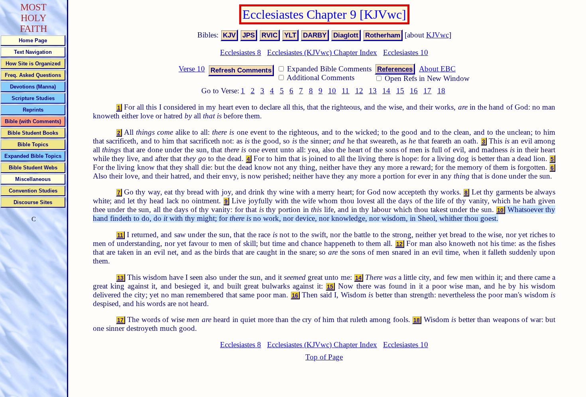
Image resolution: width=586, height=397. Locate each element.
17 (427, 90)
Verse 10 (192, 69)
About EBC (437, 69)
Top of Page (324, 357)
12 (359, 90)
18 (441, 90)
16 (414, 90)
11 (345, 90)
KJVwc (437, 35)
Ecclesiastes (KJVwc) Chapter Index (322, 52)
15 (400, 90)
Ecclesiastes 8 (240, 52)
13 (373, 90)
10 (332, 90)
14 (386, 90)
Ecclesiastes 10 (405, 52)
